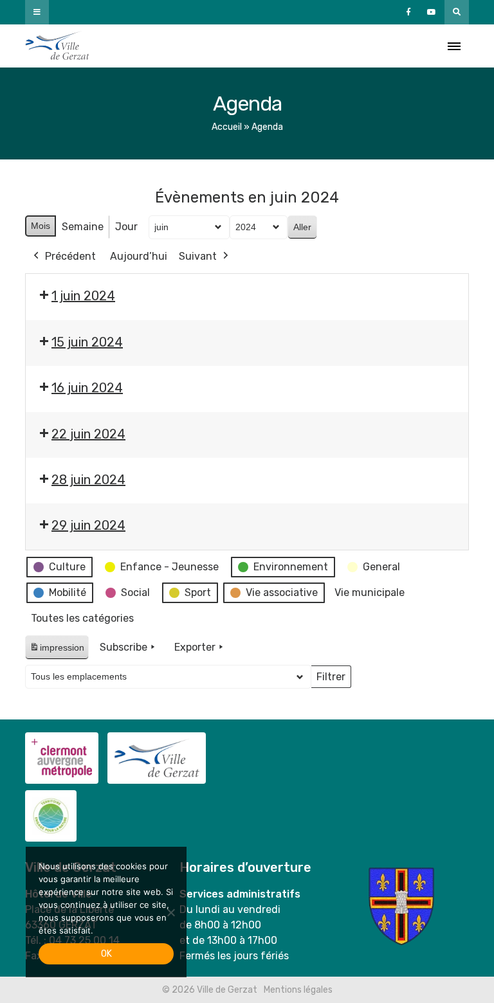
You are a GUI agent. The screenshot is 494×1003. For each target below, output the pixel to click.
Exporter (194, 647)
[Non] (170, 912)
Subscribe (123, 647)
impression (56, 651)
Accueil (227, 127)
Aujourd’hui (138, 256)
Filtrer (330, 680)
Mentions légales (298, 989)
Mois (40, 226)
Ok (106, 953)
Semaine (83, 227)
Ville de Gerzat (57, 46)
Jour (126, 227)
